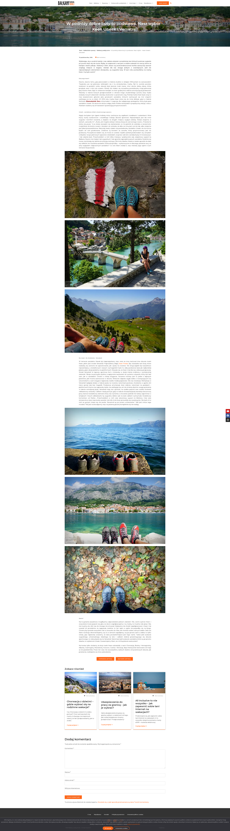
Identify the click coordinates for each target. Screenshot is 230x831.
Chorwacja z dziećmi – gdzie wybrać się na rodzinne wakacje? (80, 704)
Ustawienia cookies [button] (121, 828)
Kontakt (106, 814)
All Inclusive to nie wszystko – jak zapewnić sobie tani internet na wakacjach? (147, 706)
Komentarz (69, 748)
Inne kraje (132, 3)
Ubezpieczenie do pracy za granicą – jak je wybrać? (114, 705)
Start (90, 3)
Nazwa (68, 772)
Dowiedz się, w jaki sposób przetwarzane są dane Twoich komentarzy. (123, 802)
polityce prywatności (133, 824)
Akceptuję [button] (108, 828)
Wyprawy (105, 3)
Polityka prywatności (118, 814)
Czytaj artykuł (72, 725)
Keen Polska (123, 363)
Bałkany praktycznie (103, 50)
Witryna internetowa (72, 788)
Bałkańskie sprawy (90, 50)
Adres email (69, 780)
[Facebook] (228, 415)
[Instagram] (228, 420)
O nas (140, 3)
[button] (170, 3)
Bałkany (96, 3)
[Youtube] (228, 411)
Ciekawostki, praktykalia (118, 3)
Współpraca (147, 3)
